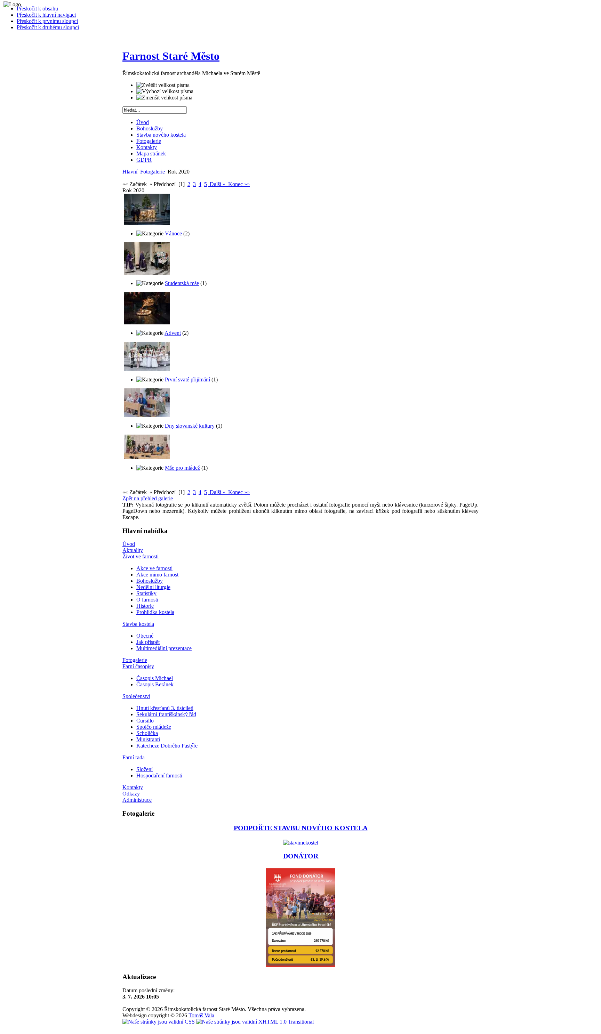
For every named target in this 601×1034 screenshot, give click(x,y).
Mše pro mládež (182, 468)
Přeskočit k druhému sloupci (48, 27)
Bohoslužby (149, 128)
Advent (173, 333)
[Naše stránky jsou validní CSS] (159, 1022)
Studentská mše (182, 283)
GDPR (144, 160)
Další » (217, 184)
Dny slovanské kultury (190, 426)
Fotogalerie (148, 141)
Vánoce (173, 233)
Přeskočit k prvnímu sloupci (47, 21)
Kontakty (146, 147)
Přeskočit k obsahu (37, 8)
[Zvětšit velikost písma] (163, 85)
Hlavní (129, 172)
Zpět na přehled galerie (147, 498)
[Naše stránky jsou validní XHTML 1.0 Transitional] (255, 1022)
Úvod (142, 122)
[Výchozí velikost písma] (164, 91)
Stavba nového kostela (161, 135)
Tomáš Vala (201, 1015)
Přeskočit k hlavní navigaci (46, 15)
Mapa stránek (151, 153)
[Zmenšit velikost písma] (164, 98)
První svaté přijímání (187, 379)
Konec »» (238, 184)
